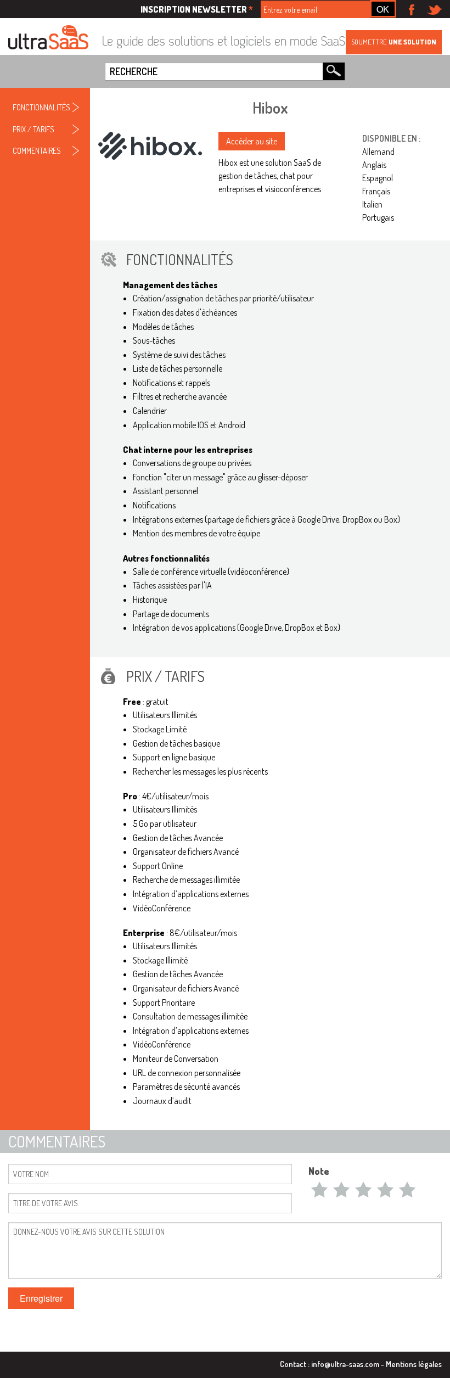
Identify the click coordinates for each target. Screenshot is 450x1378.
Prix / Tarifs (33, 129)
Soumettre (393, 41)
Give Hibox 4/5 (385, 1189)
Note (318, 1171)
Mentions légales (414, 1364)
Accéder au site (251, 141)
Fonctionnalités (41, 107)
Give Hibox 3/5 (363, 1189)
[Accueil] (48, 38)
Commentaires (37, 150)
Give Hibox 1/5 (319, 1189)
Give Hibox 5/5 (407, 1189)
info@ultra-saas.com (345, 1364)
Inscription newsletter (196, 9)
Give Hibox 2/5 (341, 1189)
